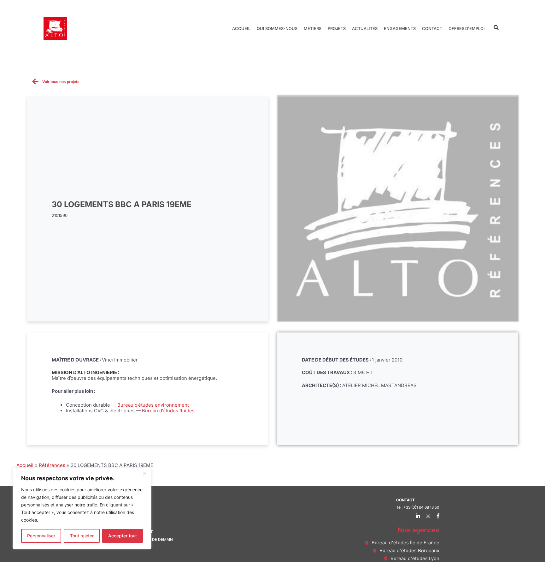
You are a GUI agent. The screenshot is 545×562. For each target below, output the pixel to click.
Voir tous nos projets (60, 81)
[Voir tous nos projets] (35, 81)
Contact (432, 28)
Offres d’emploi (466, 28)
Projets (337, 28)
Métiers (312, 28)
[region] (82, 508)
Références (52, 465)
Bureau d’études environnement (153, 405)
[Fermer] (145, 473)
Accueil (241, 28)
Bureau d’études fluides (168, 411)
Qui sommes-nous (277, 28)
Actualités (365, 28)
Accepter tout (122, 535)
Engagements (400, 28)
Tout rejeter (82, 535)
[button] (496, 27)
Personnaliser (41, 535)
